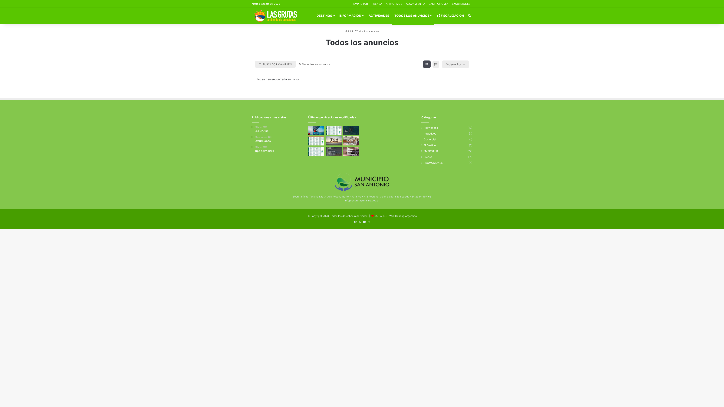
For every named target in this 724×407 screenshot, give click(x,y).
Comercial (430, 139)
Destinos (324, 16)
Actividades (379, 16)
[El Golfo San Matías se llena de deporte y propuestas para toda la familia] (351, 151)
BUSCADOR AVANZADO (277, 64)
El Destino (430, 145)
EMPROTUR (360, 3)
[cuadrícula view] (427, 64)
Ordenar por (453, 64)
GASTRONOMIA (438, 3)
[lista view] (436, 64)
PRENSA (377, 3)
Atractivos (394, 3)
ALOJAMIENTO (415, 3)
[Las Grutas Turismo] (276, 15)
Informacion (350, 16)
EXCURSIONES (461, 3)
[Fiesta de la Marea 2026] (351, 140)
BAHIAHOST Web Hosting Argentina (395, 215)
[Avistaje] (351, 130)
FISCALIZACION (452, 16)
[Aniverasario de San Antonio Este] (334, 151)
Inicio (350, 31)
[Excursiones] (334, 140)
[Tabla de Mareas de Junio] (334, 130)
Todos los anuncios (411, 16)
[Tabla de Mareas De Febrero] (316, 151)
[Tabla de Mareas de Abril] (316, 140)
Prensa (428, 156)
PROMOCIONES (433, 162)
